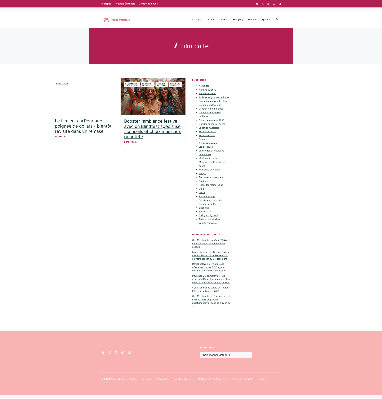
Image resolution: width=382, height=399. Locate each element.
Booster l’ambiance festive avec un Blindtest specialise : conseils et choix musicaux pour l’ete (152, 128)
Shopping (238, 19)
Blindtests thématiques (132, 84)
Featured (203, 139)
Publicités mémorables (211, 184)
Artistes (211, 19)
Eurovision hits (207, 135)
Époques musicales (147, 84)
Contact (133, 379)
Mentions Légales (184, 379)
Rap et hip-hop (207, 196)
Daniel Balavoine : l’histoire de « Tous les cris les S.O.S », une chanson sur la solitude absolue (209, 267)
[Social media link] (256, 4)
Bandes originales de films (213, 101)
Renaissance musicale (210, 200)
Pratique (203, 181)
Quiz (201, 188)
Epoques (266, 19)
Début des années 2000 (211, 120)
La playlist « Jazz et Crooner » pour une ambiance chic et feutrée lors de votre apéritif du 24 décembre (210, 255)
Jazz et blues (206, 146)
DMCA (261, 379)
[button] (277, 19)
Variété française (208, 223)
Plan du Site (163, 379)
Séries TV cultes (207, 204)
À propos (106, 3)
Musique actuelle (162, 84)
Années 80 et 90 (207, 93)
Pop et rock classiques (211, 177)
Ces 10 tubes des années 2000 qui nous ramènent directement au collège (210, 243)
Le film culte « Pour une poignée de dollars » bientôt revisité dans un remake (83, 126)
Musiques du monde (209, 169)
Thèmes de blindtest (175, 84)
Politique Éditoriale (125, 3)
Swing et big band (208, 215)
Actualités (197, 19)
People (224, 19)
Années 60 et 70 (207, 89)
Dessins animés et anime (212, 123)
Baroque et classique (210, 105)
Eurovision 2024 (207, 131)
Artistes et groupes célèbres (214, 97)
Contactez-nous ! (148, 3)
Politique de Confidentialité (213, 379)
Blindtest (252, 19)
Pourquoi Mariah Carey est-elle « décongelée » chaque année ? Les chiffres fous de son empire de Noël (211, 279)
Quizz (202, 192)
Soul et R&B (205, 211)
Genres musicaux (208, 143)
